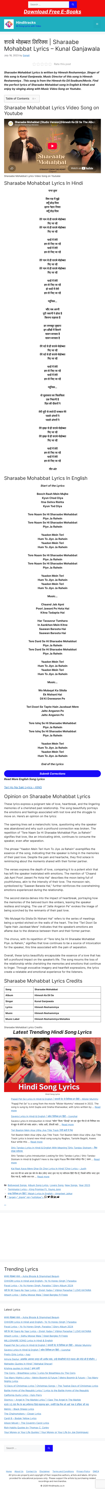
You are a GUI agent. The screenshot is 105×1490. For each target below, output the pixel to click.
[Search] (73, 4)
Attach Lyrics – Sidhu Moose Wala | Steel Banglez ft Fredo (36, 1294)
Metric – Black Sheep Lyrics (19, 1409)
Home (9, 1471)
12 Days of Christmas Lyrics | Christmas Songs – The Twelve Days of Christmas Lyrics (51, 1386)
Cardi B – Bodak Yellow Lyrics (20, 1418)
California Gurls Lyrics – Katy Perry (23, 1395)
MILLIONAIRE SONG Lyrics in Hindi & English (28, 1340)
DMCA (96, 1471)
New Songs (71, 1185)
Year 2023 (84, 1185)
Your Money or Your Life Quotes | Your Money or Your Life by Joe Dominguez (46, 1432)
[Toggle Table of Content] (34, 98)
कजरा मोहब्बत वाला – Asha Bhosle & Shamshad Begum (31, 1276)
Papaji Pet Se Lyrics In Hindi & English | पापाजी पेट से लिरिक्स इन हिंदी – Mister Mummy (54, 1099)
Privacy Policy (83, 1471)
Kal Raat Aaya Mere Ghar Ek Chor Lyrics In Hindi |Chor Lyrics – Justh (48, 1168)
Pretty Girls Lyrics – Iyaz (17, 1354)
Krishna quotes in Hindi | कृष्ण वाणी (22, 1368)
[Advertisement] (52, 1236)
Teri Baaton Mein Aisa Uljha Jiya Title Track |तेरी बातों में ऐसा (42, 1130)
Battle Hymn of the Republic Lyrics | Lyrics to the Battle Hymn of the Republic (46, 1390)
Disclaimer (45, 1471)
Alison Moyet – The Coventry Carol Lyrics (26, 1423)
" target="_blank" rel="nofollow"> (25, 1197)
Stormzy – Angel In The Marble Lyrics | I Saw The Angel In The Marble (42, 1399)
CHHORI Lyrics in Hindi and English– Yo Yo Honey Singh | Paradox (40, 1281)
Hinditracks (26, 22)
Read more (68, 1124)
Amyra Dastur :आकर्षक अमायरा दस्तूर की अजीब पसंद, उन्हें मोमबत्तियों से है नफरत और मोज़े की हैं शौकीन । (50, 1359)
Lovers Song (56, 1185)
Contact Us (31, 1471)
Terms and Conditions (63, 1471)
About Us (18, 1471)
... (5, 1204)
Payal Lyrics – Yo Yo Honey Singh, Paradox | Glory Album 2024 (38, 1285)
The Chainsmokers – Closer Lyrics (22, 1413)
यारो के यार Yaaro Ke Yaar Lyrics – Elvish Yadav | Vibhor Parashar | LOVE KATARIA (47, 1290)
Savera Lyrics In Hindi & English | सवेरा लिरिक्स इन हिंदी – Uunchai (44, 1116)
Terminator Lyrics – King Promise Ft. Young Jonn (34, 1189)
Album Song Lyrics (38, 1185)
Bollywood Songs (17, 1185)
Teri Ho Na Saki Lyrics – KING (23, 787)
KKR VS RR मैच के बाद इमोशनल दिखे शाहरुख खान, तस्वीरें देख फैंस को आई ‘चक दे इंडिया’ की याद (46, 1404)
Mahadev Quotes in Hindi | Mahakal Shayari (28, 1363)
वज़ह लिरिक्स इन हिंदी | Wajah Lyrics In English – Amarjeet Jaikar (40, 1193)
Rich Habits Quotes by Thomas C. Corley (26, 1427)
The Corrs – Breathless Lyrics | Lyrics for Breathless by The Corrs (39, 1373)
